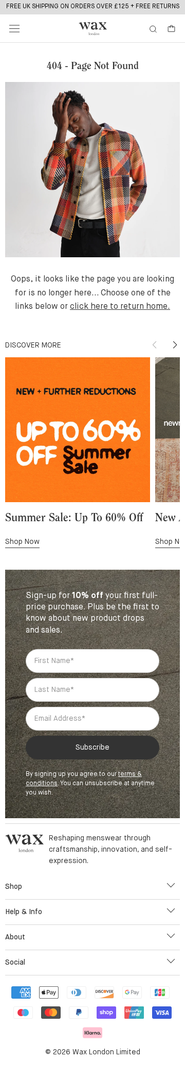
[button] (174, 345)
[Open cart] (171, 28)
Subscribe (92, 747)
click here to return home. (120, 307)
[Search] (153, 28)
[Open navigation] (14, 29)
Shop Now (22, 541)
